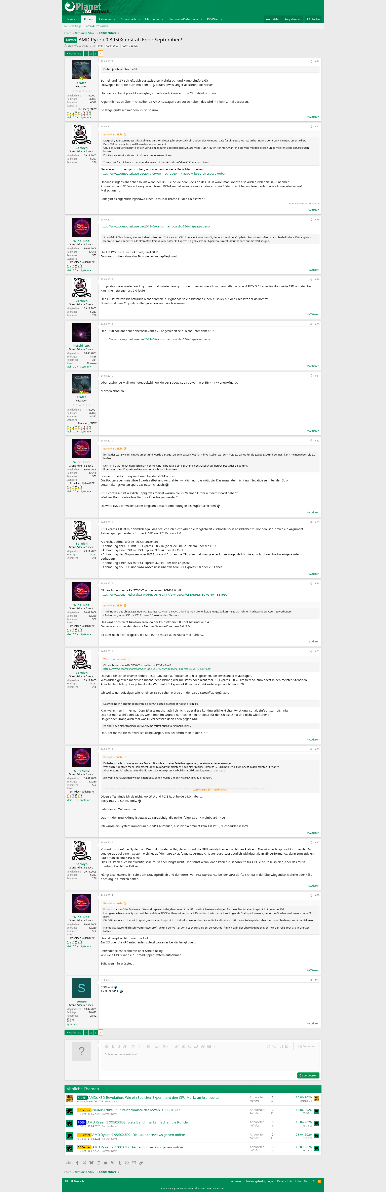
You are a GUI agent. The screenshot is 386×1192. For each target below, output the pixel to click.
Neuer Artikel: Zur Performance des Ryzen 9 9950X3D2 (136, 1110)
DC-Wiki (212, 19)
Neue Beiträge (72, 26)
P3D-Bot (81, 1114)
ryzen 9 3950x (130, 45)
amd (100, 45)
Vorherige (75, 53)
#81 (317, 375)
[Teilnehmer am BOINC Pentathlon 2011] (68, 266)
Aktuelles (105, 19)
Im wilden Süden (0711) (83, 262)
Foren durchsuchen (96, 26)
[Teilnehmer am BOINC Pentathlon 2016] (79, 114)
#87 (317, 842)
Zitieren (314, 117)
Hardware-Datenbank (183, 19)
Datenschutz (284, 1181)
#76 (317, 61)
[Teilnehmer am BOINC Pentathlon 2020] (84, 114)
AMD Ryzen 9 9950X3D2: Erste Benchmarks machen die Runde (137, 1122)
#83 (317, 522)
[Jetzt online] (81, 78)
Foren (88, 19)
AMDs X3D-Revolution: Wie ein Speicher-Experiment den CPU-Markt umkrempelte (153, 1097)
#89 (317, 980)
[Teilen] (311, 61)
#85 (317, 651)
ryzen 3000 (112, 45)
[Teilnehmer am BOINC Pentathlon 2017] (81, 114)
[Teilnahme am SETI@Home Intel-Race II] (87, 114)
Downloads (128, 19)
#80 (317, 324)
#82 (317, 440)
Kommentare (112, 1101)
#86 (317, 749)
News (71, 19)
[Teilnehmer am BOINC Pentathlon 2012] (68, 114)
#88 (317, 895)
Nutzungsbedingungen (260, 1181)
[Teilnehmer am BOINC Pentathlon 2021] (90, 114)
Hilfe (298, 1181)
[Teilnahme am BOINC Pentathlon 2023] (68, 1020)
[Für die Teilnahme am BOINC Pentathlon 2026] (73, 1019)
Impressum (236, 1181)
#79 (317, 279)
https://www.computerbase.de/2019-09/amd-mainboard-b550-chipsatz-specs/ (155, 226)
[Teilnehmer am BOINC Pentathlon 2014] (73, 114)
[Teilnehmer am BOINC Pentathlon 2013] (70, 114)
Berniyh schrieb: (112, 134)
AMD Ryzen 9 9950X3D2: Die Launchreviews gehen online (138, 1134)
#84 (317, 583)
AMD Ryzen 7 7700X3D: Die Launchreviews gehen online (137, 1147)
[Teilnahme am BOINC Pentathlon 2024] (70, 1020)
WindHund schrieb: (114, 659)
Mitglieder (152, 19)
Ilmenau (91, 363)
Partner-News (109, 1114)
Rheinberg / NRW (87, 109)
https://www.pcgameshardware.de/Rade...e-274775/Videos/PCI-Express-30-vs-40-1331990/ (165, 594)
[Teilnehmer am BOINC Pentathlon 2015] (76, 114)
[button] (78, 19)
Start (306, 1181)
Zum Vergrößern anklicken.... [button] (210, 789)
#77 (317, 126)
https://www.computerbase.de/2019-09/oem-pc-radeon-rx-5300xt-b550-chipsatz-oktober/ (164, 173)
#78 (317, 219)
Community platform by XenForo (193, 1188)
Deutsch (78, 1181)
